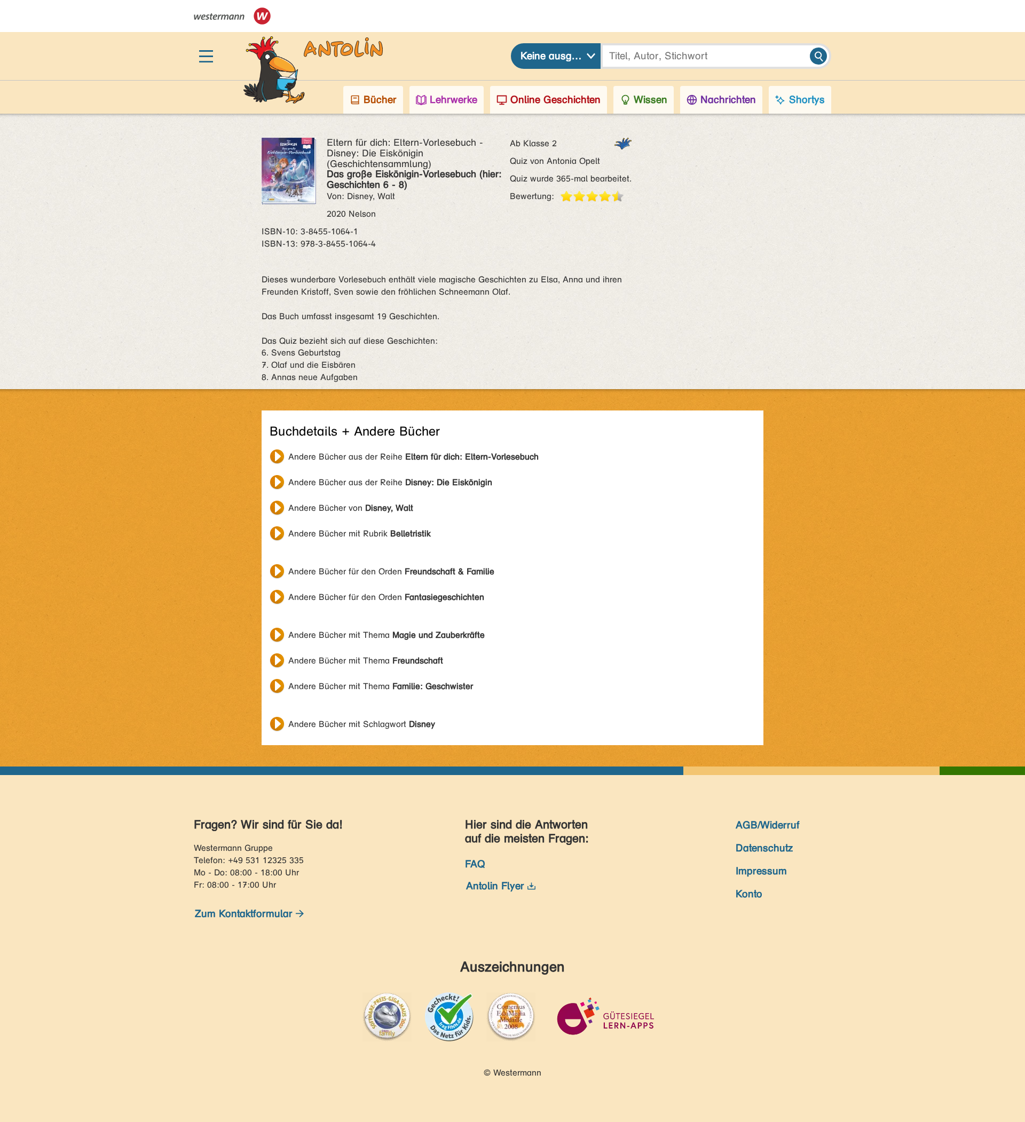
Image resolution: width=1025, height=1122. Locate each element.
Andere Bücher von (350, 508)
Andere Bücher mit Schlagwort (361, 724)
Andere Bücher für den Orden (391, 571)
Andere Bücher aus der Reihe (413, 457)
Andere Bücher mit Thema (386, 635)
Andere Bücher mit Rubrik (359, 533)
